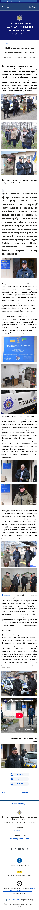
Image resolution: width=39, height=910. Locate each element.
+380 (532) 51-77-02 (19, 830)
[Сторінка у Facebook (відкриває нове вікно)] (11, 849)
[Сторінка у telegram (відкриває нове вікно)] (27, 849)
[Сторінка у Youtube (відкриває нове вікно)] (19, 849)
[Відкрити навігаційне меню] (8, 7)
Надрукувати (20, 774)
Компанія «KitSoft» (14, 900)
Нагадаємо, (7, 595)
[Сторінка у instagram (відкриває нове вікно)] (23, 849)
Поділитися (20, 779)
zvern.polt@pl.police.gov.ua (19, 839)
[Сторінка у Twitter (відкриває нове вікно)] (15, 849)
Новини (7, 43)
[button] (20, 804)
